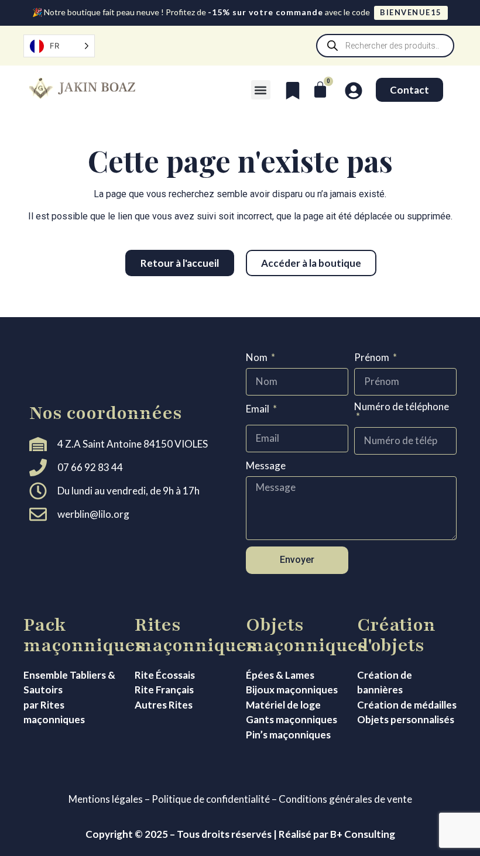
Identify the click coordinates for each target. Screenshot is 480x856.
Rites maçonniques (195, 635)
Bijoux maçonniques (292, 689)
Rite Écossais (165, 675)
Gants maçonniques (291, 719)
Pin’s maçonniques (288, 734)
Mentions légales (105, 799)
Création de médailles (407, 705)
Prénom (372, 357)
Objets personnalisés (405, 719)
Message (266, 466)
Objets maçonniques (306, 635)
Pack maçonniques (84, 635)
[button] (260, 89)
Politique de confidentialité (211, 799)
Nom (257, 357)
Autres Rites (164, 705)
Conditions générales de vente (345, 799)
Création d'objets (396, 635)
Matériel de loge (283, 705)
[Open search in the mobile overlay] (385, 46)
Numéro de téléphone (401, 406)
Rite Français (164, 689)
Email (258, 409)
